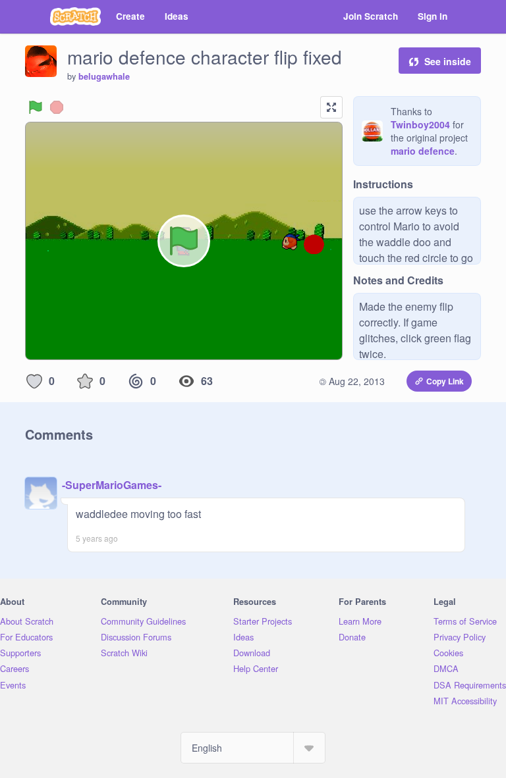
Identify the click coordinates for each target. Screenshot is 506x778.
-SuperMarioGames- (111, 484)
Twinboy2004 (420, 124)
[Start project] (35, 107)
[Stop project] (56, 107)
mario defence (423, 150)
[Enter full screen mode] (331, 107)
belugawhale (104, 76)
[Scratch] (75, 16)
